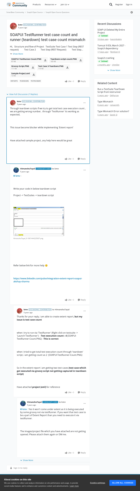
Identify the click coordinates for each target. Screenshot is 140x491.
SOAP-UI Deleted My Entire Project (111, 31)
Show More (18, 53)
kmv (20, 24)
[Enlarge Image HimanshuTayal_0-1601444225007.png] (38, 221)
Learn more (74, 486)
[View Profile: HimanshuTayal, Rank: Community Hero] (16, 170)
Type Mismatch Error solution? (113, 111)
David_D (113, 114)
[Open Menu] (132, 12)
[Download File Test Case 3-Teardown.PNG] (67, 67)
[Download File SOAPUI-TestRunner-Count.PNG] (45, 60)
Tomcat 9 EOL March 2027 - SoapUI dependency (111, 47)
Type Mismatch (105, 101)
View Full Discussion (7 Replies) (23, 94)
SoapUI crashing (105, 58)
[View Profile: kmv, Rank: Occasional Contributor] (13, 26)
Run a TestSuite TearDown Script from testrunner (111, 90)
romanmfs (114, 105)
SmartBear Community (15, 12)
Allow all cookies (122, 483)
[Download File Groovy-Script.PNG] (32, 67)
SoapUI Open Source (35, 12)
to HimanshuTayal (60, 309)
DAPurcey (114, 95)
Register (119, 4)
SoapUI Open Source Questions (57, 12)
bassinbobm (116, 39)
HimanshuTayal (27, 168)
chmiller (115, 64)
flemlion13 (115, 52)
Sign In (129, 4)
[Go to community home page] (16, 4)
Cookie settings (97, 483)
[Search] (111, 4)
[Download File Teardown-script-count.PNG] (80, 60)
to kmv (55, 168)
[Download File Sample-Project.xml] (33, 74)
